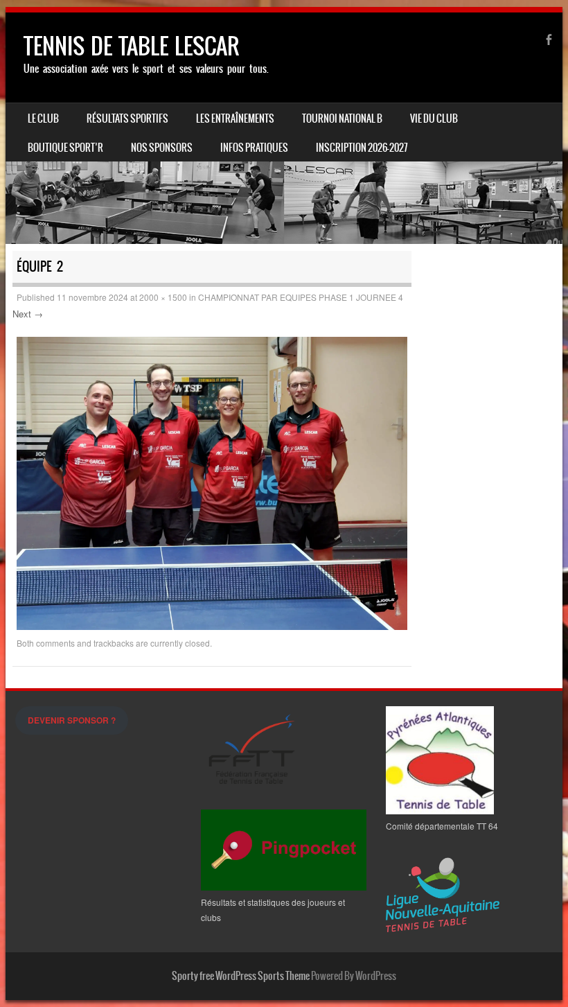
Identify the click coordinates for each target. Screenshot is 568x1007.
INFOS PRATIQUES (254, 147)
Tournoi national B (342, 118)
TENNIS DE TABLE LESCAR (131, 46)
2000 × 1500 (163, 297)
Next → (27, 313)
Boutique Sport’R (65, 147)
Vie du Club (434, 118)
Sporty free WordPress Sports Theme (241, 975)
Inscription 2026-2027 (362, 147)
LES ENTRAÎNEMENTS (235, 118)
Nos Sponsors (162, 147)
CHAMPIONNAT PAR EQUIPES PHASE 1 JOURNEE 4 (300, 297)
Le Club (43, 118)
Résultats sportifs (127, 118)
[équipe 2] (212, 626)
